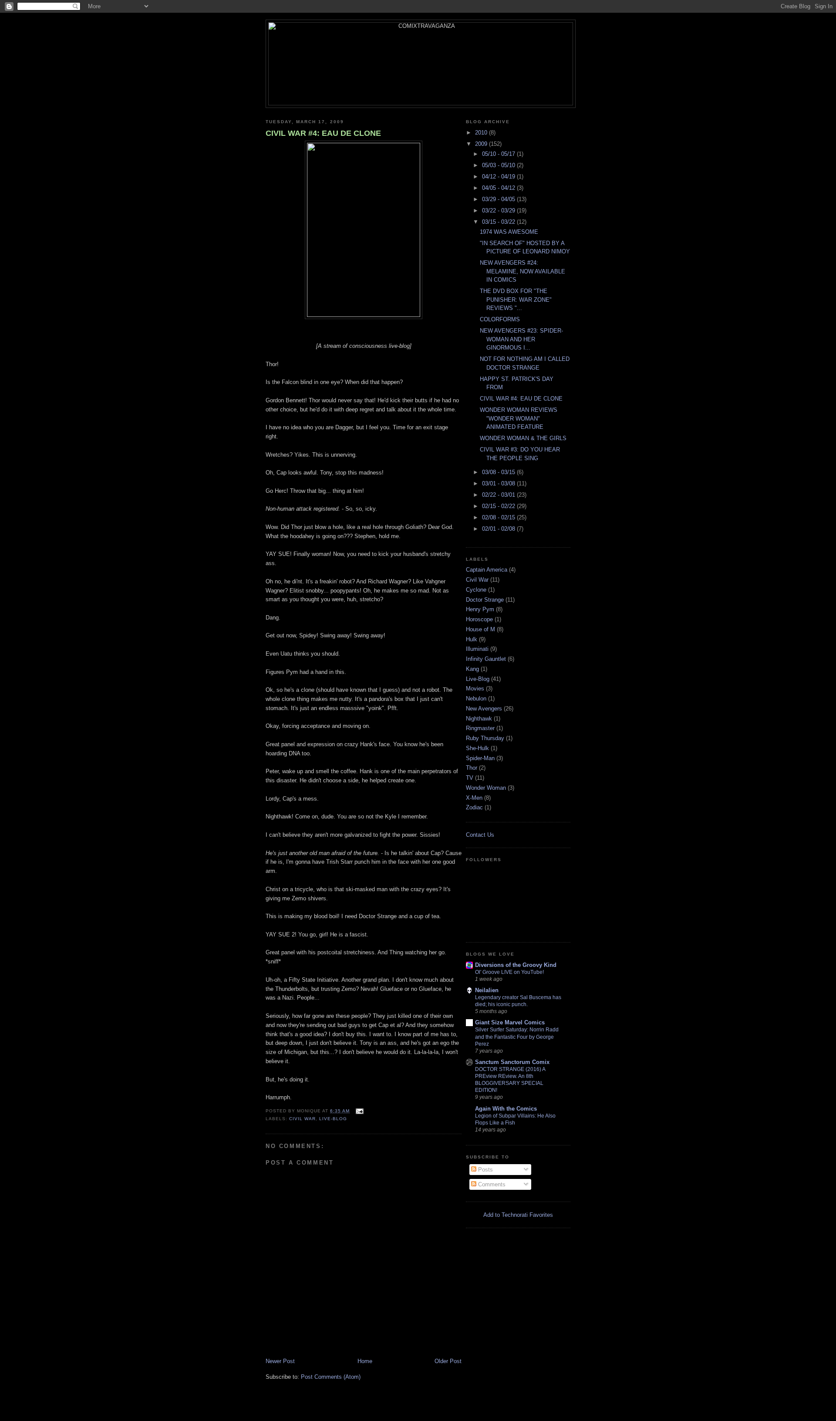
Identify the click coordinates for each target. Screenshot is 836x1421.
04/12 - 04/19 (499, 176)
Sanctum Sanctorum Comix (512, 1062)
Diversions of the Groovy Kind (515, 965)
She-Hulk (477, 748)
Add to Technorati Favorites (518, 1215)
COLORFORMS (500, 319)
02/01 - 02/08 (499, 528)
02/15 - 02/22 (499, 506)
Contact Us (480, 835)
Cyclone (476, 589)
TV (469, 777)
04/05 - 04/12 (499, 188)
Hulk (471, 639)
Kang (472, 669)
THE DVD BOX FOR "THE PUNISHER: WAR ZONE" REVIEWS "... (516, 299)
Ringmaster (480, 728)
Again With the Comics (506, 1108)
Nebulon (476, 698)
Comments (491, 1184)
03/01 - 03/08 (499, 483)
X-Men (474, 798)
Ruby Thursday (485, 738)
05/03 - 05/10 (499, 165)
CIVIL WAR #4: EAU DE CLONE (323, 133)
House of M (480, 629)
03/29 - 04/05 (499, 199)
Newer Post (280, 1361)
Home (364, 1361)
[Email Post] (358, 1110)
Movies (475, 688)
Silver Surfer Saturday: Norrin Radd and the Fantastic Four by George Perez (517, 1037)
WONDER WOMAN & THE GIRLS (523, 438)
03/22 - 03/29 (499, 210)
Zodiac (474, 807)
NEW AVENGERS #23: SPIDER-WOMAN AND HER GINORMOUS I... (521, 339)
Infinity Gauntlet (486, 659)
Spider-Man (480, 758)
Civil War (302, 1118)
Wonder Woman (486, 788)
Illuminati (477, 649)
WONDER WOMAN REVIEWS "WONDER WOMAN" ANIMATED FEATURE (518, 418)
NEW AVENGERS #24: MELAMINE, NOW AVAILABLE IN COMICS (522, 271)
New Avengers (484, 708)
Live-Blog (333, 1118)
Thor (471, 767)
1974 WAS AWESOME (509, 232)
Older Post (448, 1361)
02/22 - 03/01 (499, 495)
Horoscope (479, 619)
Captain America (486, 569)
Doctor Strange (485, 599)
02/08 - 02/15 (499, 517)
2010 (482, 132)
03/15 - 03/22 (499, 222)
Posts (484, 1169)
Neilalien (487, 990)
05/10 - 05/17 (499, 154)
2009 (482, 144)
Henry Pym (480, 609)
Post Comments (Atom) (331, 1377)
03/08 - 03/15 (499, 472)
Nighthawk (479, 718)
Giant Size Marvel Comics (510, 1022)
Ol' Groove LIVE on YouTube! (509, 972)
